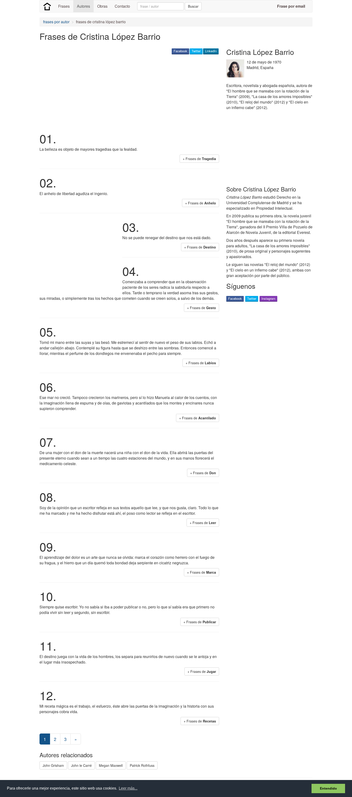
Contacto (122, 6)
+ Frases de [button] (199, 158)
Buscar (193, 6)
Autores (83, 6)
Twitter (196, 51)
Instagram (268, 298)
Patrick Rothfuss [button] (142, 765)
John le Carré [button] (81, 765)
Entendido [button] (328, 788)
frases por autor (56, 21)
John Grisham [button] (53, 765)
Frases (64, 6)
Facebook (180, 51)
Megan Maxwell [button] (111, 765)
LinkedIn (211, 51)
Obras (102, 6)
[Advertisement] (127, 92)
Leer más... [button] (128, 788)
